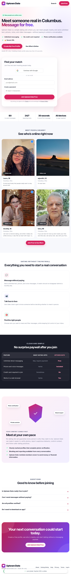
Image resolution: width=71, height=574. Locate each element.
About (37, 567)
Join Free (64, 3)
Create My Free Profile (12, 46)
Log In (67, 567)
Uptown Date (13, 3)
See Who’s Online (32, 46)
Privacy (57, 567)
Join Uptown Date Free (29, 97)
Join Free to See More (35, 243)
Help (51, 567)
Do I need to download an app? (14, 509)
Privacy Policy (44, 101)
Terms (26, 101)
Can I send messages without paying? (17, 497)
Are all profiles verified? (11, 503)
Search (53, 3)
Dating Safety (45, 567)
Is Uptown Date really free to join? (15, 491)
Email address (8, 79)
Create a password (10, 87)
